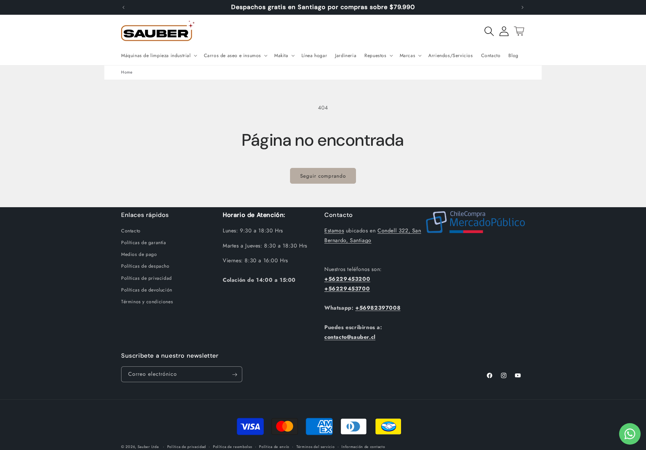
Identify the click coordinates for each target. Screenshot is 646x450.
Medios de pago (139, 254)
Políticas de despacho (145, 266)
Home (126, 72)
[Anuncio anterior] (123, 7)
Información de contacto (363, 446)
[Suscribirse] (234, 375)
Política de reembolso (232, 446)
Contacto (131, 230)
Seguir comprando (323, 176)
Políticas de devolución (146, 289)
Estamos (334, 230)
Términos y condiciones (147, 301)
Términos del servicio (315, 446)
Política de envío (274, 446)
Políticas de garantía (143, 242)
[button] (158, 55)
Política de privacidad (186, 446)
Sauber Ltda (148, 446)
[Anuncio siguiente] (522, 7)
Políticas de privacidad (146, 278)
